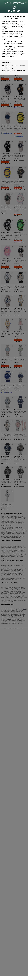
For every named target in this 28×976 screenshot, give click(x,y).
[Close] (26, 2)
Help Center (7, 71)
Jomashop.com (6, 25)
